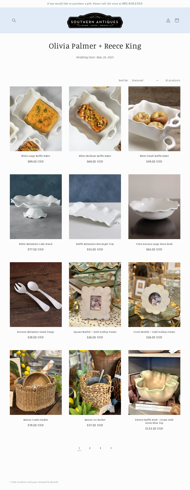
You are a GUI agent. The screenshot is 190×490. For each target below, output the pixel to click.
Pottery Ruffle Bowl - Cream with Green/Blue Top (154, 421)
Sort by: (123, 80)
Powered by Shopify (48, 482)
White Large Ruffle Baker (35, 155)
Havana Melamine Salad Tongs (35, 331)
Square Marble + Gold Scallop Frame (95, 331)
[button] (14, 20)
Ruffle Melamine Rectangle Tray (95, 243)
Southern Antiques (27, 482)
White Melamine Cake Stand (36, 243)
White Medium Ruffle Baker (95, 155)
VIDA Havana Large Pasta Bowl (154, 243)
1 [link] (79, 448)
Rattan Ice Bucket (95, 419)
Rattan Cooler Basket (35, 419)
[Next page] (111, 448)
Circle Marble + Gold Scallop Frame (154, 331)
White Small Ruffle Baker (154, 155)
